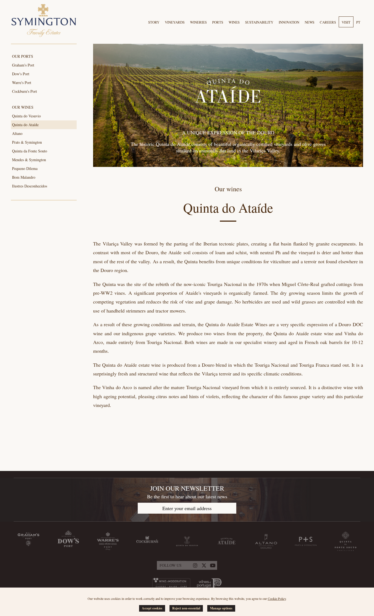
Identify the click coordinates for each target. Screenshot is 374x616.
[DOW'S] (68, 541)
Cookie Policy (277, 598)
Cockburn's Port (24, 91)
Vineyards (175, 22)
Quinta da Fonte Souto (29, 151)
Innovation (289, 22)
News (309, 22)
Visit (346, 22)
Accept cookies (152, 608)
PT (358, 22)
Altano (17, 133)
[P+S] (306, 541)
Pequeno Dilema (25, 168)
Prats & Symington (27, 142)
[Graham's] (28, 541)
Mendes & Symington (29, 159)
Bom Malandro (23, 177)
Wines (234, 22)
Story (153, 22)
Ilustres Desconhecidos (29, 186)
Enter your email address (187, 508)
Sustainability (259, 22)
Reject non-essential (186, 608)
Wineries (198, 22)
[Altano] (266, 541)
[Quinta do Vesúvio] (187, 541)
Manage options (221, 608)
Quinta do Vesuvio (26, 115)
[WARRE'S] (108, 541)
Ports (217, 22)
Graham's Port (23, 65)
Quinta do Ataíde (25, 124)
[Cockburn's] (147, 541)
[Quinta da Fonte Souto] (345, 541)
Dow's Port (20, 73)
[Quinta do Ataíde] (227, 541)
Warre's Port (21, 82)
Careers (328, 22)
